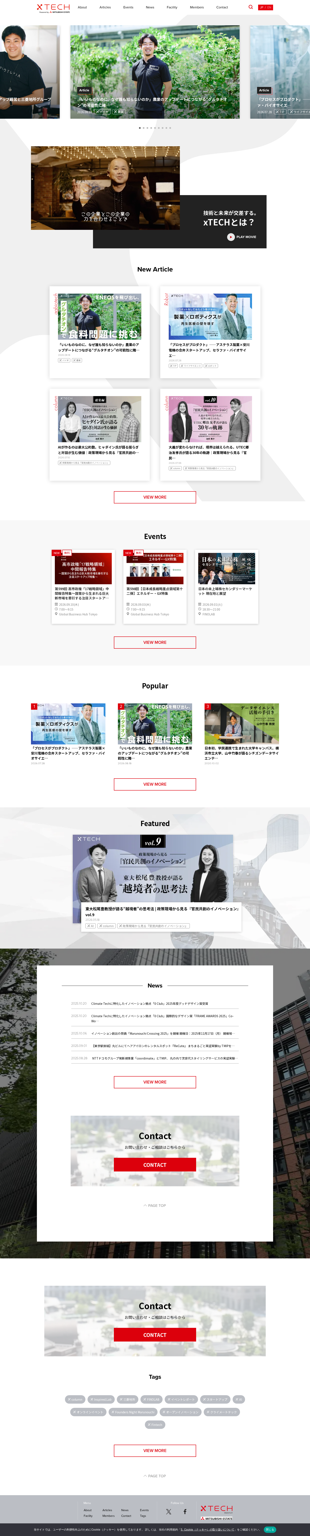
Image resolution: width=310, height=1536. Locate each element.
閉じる (270, 1529)
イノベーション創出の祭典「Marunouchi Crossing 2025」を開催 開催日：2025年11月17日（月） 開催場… (163, 1033)
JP (261, 7)
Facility (172, 7)
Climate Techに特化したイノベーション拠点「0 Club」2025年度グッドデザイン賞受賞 (149, 1003)
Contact (222, 7)
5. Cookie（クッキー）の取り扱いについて (207, 1529)
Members (197, 7)
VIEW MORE (155, 497)
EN (269, 7)
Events (128, 7)
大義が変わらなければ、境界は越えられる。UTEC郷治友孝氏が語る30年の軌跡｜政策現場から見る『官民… (209, 453)
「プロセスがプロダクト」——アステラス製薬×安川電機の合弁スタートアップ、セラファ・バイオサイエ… (209, 350)
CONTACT (155, 1164)
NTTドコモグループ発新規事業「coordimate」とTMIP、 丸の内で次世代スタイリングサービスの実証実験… (165, 1058)
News (150, 7)
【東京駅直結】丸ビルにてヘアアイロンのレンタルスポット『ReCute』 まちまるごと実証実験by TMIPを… (163, 1046)
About (82, 7)
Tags (143, 1516)
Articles (105, 7)
